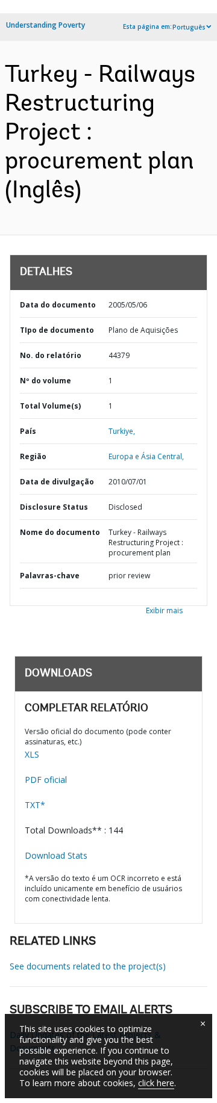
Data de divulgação (57, 482)
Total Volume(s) (50, 406)
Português (189, 27)
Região (33, 456)
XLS (32, 754)
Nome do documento (60, 532)
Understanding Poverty (45, 25)
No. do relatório (50, 355)
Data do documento (58, 305)
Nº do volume (45, 380)
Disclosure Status (54, 507)
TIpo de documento (57, 330)
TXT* (35, 805)
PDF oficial (46, 779)
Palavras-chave (50, 575)
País (28, 431)
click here (156, 1083)
